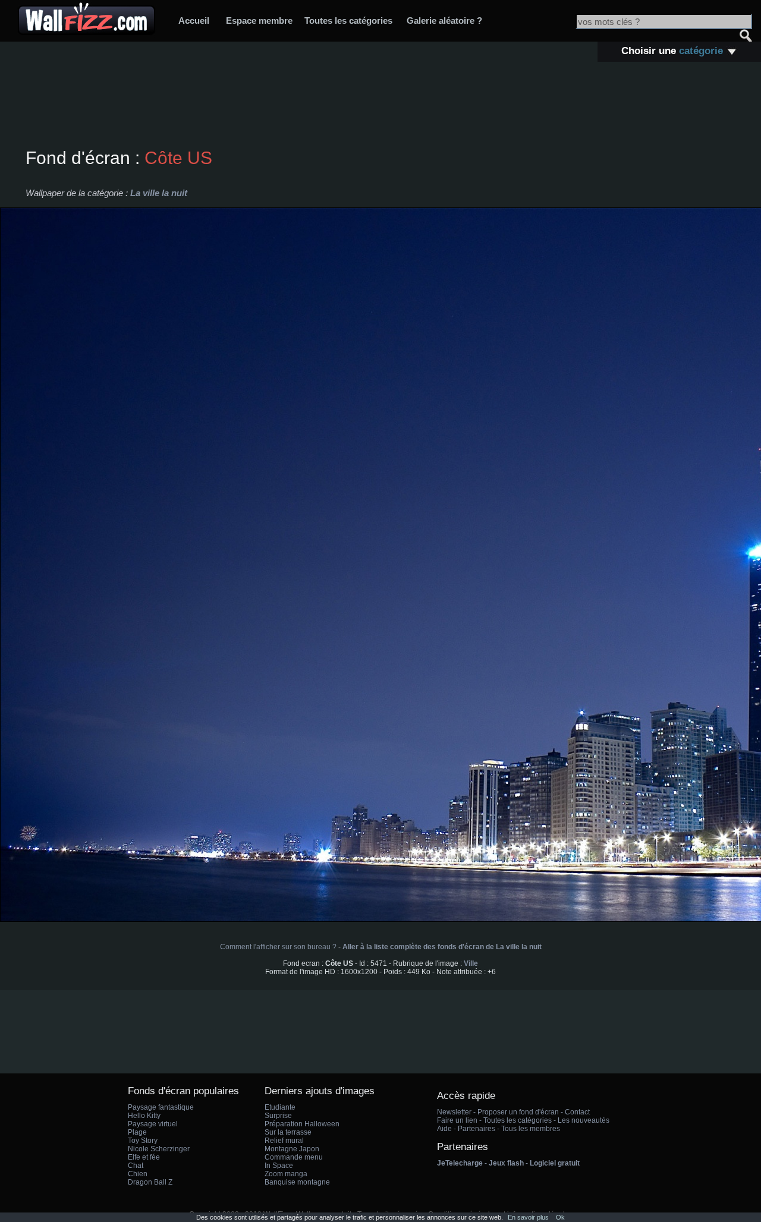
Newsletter (454, 1112)
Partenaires (476, 1129)
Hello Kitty (144, 1115)
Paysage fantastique (161, 1107)
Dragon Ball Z (150, 1182)
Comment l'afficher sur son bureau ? (278, 947)
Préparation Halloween (302, 1124)
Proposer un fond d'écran (518, 1112)
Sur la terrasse (288, 1132)
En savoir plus (528, 1217)
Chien (137, 1174)
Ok (560, 1217)
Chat (135, 1165)
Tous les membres (530, 1129)
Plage (137, 1132)
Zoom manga (286, 1174)
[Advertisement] (380, 106)
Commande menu (294, 1157)
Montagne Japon (292, 1149)
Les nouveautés (583, 1120)
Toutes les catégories (348, 20)
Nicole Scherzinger (159, 1149)
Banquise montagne (297, 1182)
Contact (577, 1112)
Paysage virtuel (153, 1124)
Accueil (193, 20)
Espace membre (259, 20)
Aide (444, 1129)
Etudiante (280, 1107)
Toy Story (143, 1140)
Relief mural (284, 1140)
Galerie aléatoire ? (444, 20)
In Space (279, 1165)
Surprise (278, 1115)
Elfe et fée (144, 1157)
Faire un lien (457, 1120)
